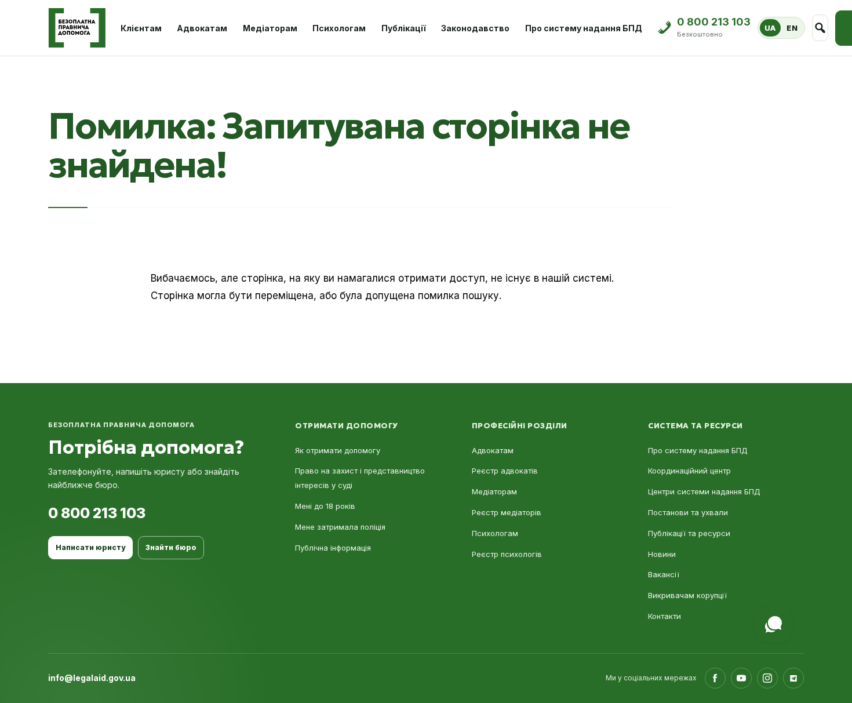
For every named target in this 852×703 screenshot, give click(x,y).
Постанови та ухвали (688, 512)
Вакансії (663, 574)
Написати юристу (90, 547)
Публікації (403, 28)
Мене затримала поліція (340, 526)
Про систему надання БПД (583, 28)
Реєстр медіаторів (506, 512)
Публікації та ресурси (689, 533)
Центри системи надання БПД (704, 491)
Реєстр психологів (507, 554)
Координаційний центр (689, 470)
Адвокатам (202, 28)
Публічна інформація (333, 547)
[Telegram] (793, 678)
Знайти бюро (170, 547)
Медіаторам (270, 28)
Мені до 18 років (325, 506)
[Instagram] (767, 678)
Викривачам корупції (687, 595)
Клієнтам (141, 28)
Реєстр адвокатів (505, 470)
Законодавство (475, 28)
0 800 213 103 (96, 513)
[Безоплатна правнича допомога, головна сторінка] (76, 28)
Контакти (664, 616)
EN (792, 27)
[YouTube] (741, 678)
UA (770, 27)
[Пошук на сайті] (820, 27)
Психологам (339, 28)
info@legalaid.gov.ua (92, 678)
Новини (662, 554)
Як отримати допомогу (337, 450)
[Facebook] (715, 678)
